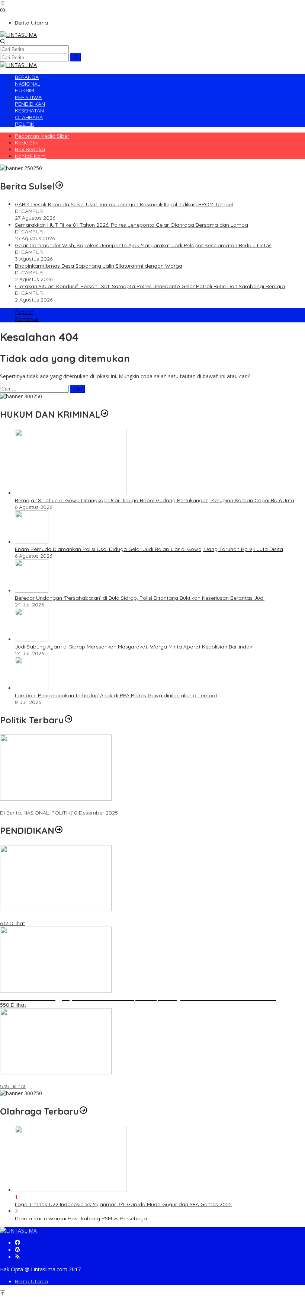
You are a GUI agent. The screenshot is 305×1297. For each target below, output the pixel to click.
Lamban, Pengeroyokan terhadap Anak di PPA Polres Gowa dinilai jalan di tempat (116, 695)
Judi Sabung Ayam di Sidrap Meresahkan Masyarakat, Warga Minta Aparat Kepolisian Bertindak (133, 646)
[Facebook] (17, 1242)
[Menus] (2, 3)
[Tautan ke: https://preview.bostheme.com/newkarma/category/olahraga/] (83, 1111)
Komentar (27, 318)
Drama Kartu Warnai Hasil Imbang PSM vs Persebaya (81, 1218)
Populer (24, 311)
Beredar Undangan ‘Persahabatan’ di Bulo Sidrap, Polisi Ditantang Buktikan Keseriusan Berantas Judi (139, 598)
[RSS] (17, 1257)
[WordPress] (17, 1249)
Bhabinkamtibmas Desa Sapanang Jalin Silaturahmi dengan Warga (98, 265)
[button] (75, 57)
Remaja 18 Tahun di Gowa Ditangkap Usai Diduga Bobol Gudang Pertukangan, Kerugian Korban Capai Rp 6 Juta (154, 500)
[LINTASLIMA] (18, 34)
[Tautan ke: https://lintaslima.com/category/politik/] (68, 720)
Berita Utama (31, 1281)
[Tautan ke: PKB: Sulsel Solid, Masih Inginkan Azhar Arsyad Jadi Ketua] (56, 798)
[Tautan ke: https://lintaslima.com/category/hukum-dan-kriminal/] (104, 414)
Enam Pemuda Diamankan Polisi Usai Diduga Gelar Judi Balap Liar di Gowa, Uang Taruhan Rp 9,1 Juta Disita (149, 549)
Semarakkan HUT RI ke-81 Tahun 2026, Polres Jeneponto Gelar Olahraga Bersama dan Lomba (131, 225)
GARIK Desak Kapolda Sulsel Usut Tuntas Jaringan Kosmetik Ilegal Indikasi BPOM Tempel (124, 204)
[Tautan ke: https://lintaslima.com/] (59, 186)
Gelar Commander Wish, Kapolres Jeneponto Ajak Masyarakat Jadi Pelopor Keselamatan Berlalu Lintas (143, 245)
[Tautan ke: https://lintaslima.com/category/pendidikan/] (58, 830)
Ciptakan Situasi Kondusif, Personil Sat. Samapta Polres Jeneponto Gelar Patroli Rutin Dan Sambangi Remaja (150, 286)
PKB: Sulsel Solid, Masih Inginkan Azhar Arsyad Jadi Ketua (70, 806)
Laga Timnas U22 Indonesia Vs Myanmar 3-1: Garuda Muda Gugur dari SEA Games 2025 (123, 1204)
